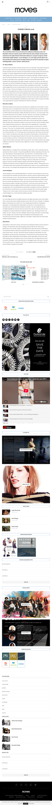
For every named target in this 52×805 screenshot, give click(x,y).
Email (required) (6, 564)
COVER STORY (8, 18)
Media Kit (11, 797)
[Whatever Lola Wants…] (13, 272)
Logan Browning (16, 510)
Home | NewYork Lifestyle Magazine (14, 795)
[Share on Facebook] (26, 251)
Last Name (5, 575)
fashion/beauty (6, 691)
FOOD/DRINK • (43, 18)
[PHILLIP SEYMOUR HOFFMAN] (26, 450)
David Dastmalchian (17, 729)
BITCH (24, 20)
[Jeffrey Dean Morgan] (6, 722)
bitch (3, 709)
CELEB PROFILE (17, 18)
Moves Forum (31, 797)
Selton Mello (15, 526)
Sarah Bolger (15, 518)
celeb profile (5, 684)
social (9, 24)
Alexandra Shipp (16, 745)
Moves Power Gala (20, 797)
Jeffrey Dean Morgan (17, 720)
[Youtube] (15, 319)
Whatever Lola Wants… (14, 282)
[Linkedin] (12, 319)
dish (3, 705)
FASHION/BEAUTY (33, 18)
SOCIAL (12, 20)
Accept (25, 803)
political (4, 688)
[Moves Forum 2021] (26, 632)
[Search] (49, 2)
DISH (28, 20)
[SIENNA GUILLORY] (26, 484)
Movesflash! (40, 797)
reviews (4, 712)
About (27, 795)
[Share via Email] (34, 251)
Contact (33, 795)
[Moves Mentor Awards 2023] (38, 272)
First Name (5, 570)
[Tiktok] (18, 319)
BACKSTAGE (18, 20)
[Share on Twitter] (27, 252)
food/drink (4, 695)
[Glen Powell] (6, 739)
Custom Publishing (42, 795)
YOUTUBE (33, 20)
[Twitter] (6, 319)
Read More (31, 803)
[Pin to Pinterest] (29, 251)
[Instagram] (9, 319)
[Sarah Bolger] (6, 520)
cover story (5, 680)
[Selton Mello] (6, 528)
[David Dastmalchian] (6, 731)
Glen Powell (15, 737)
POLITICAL (25, 18)
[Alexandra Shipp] (6, 747)
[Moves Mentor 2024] (26, 604)
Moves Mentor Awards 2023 (38, 282)
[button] (4, 275)
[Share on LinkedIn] (30, 251)
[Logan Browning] (6, 512)
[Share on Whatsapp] (31, 251)
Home (3, 24)
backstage (4, 702)
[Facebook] (3, 319)
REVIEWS (39, 20)
